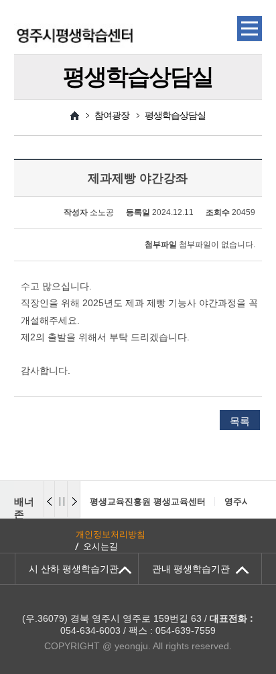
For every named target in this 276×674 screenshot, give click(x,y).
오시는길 (100, 546)
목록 (240, 421)
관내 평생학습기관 (191, 568)
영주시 (237, 501)
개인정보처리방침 (110, 534)
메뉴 (249, 29)
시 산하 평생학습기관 (74, 568)
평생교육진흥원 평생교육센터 (148, 501)
